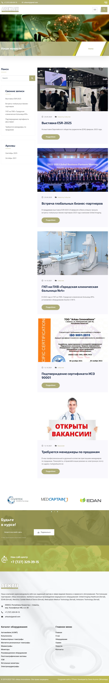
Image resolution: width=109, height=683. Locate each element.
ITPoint (74, 679)
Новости (61, 117)
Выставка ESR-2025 (13, 99)
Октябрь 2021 (10, 158)
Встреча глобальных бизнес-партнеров (72, 203)
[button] (51, 511)
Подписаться (45, 532)
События (67, 117)
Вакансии (61, 446)
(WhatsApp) (103, 679)
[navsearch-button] (104, 9)
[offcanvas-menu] (105, 2)
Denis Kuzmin (93, 679)
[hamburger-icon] (95, 9)
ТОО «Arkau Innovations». (21, 679)
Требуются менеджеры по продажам (71, 452)
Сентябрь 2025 (11, 153)
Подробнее (50, 137)
